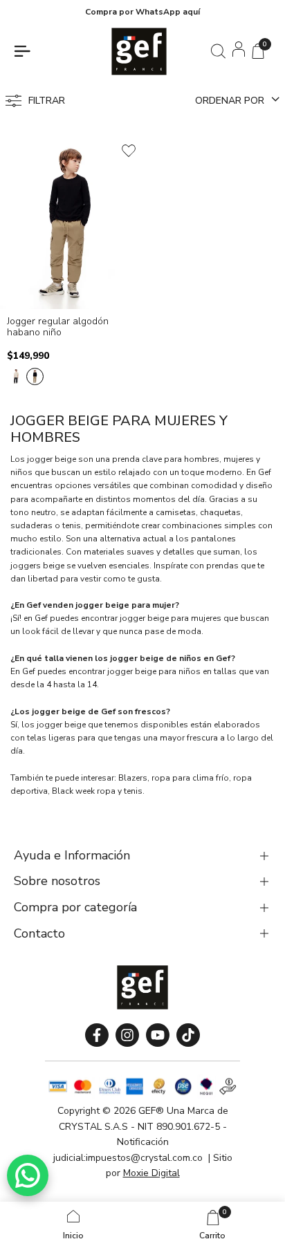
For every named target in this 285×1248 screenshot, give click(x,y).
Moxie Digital (151, 1173)
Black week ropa (84, 791)
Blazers (132, 777)
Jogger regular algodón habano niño (58, 327)
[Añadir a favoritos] (129, 151)
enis (134, 791)
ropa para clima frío (190, 777)
